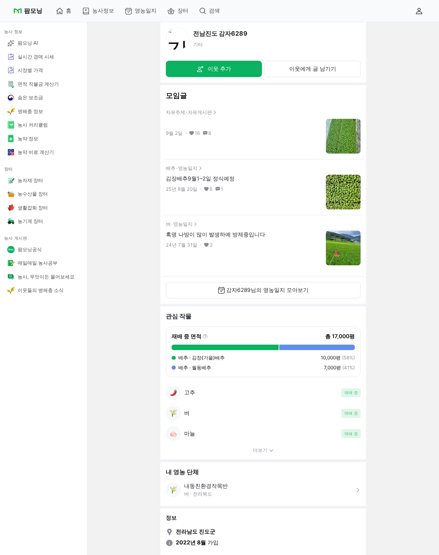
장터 (182, 10)
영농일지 (146, 10)
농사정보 (103, 10)
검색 (214, 10)
